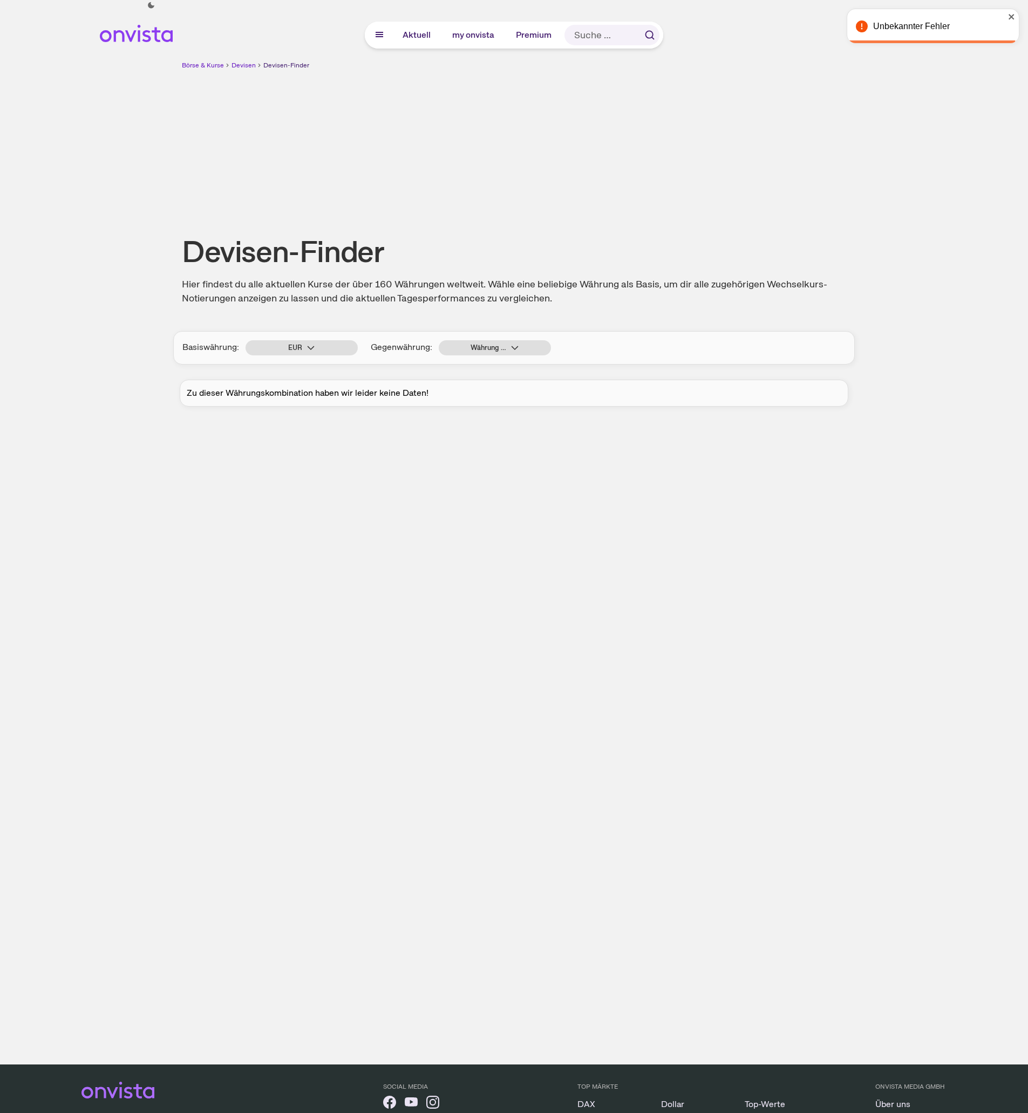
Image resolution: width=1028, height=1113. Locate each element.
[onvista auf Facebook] (389, 1104)
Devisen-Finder (286, 65)
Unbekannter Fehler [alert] (911, 26)
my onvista (474, 34)
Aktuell (417, 34)
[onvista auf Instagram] (432, 1104)
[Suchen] (650, 35)
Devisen (244, 65)
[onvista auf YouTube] (411, 1104)
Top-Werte (765, 1104)
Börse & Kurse (203, 65)
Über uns (892, 1104)
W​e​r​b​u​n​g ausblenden (607, 146)
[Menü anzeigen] (379, 35)
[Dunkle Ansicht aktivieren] (151, 5)
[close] (1012, 16)
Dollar (672, 1104)
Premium (534, 34)
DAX (586, 1104)
